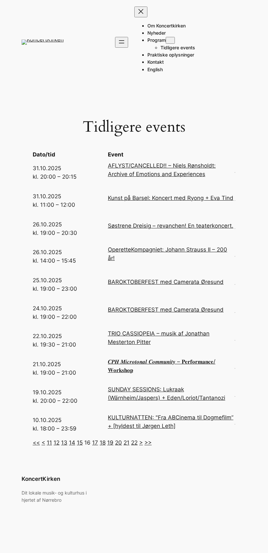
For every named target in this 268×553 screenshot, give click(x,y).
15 (80, 442)
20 (118, 442)
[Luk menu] (140, 12)
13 (64, 442)
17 (95, 442)
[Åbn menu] (121, 42)
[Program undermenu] (170, 40)
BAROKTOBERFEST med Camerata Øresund (166, 282)
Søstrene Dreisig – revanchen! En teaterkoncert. (170, 225)
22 (134, 442)
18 (103, 442)
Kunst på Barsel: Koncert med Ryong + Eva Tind (170, 198)
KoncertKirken (41, 479)
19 (110, 442)
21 (126, 442)
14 (72, 442)
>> (148, 442)
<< (36, 442)
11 (49, 442)
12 (56, 442)
